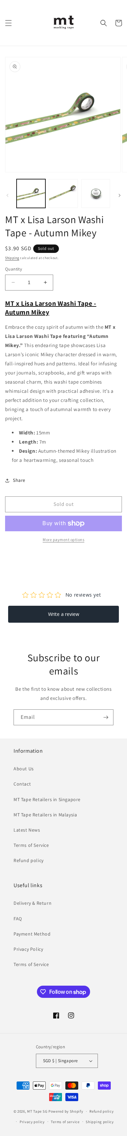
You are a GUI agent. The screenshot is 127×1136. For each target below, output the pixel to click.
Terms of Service (31, 845)
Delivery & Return (32, 903)
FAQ (18, 919)
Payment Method (32, 934)
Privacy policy (32, 1121)
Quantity (13, 269)
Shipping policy (100, 1121)
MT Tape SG (37, 1111)
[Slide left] (7, 195)
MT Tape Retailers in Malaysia (45, 815)
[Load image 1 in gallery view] (31, 193)
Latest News (27, 830)
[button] (8, 23)
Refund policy (29, 860)
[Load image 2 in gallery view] (63, 193)
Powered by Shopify (65, 1111)
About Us (24, 769)
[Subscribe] (105, 717)
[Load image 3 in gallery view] (95, 193)
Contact (22, 784)
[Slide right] (119, 195)
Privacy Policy (28, 949)
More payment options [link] (63, 539)
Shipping (12, 258)
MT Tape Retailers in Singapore (47, 799)
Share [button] (19, 480)
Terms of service (65, 1121)
